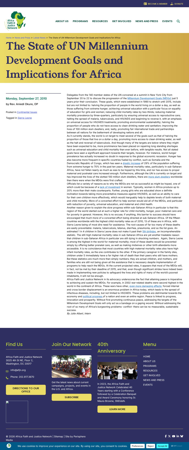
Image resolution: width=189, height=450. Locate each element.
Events (167, 21)
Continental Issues (27, 112)
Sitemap (58, 436)
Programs (80, 21)
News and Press (147, 21)
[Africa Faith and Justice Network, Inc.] (17, 411)
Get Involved (121, 21)
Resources (100, 21)
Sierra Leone (25, 117)
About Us (62, 21)
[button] (179, 21)
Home (146, 356)
